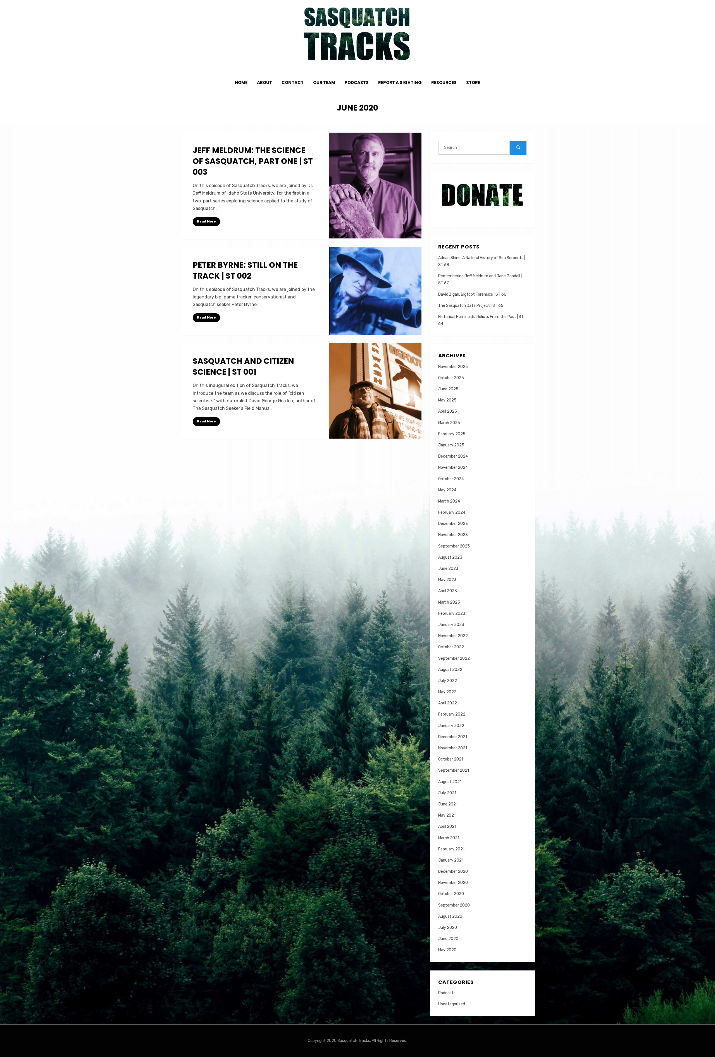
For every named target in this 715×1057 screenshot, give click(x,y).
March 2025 (449, 422)
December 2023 (453, 523)
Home (241, 82)
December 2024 (453, 456)
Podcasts (357, 82)
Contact (293, 82)
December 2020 (453, 871)
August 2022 (450, 669)
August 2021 (449, 781)
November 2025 (453, 366)
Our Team (324, 82)
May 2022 (447, 692)
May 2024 (447, 490)
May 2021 (447, 815)
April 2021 (447, 826)
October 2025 (451, 378)
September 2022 (454, 658)
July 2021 (447, 793)
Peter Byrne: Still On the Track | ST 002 (245, 270)
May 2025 (447, 400)
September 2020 (454, 905)
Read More (206, 221)
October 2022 (451, 647)
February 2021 (451, 849)
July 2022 (447, 680)
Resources (444, 82)
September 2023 (454, 546)
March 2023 (449, 602)
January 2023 (451, 624)
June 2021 (447, 804)
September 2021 (453, 770)
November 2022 (453, 635)
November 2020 (453, 882)
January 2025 (451, 445)
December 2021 (452, 737)
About (264, 82)
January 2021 (450, 860)
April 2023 (447, 591)
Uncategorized (451, 1004)
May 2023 (447, 579)
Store (473, 82)
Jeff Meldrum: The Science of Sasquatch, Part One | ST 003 (253, 161)
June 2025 (448, 389)
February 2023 (451, 613)
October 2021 (450, 759)
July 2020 (447, 927)
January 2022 (451, 725)
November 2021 (452, 748)
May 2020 (447, 950)
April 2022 (447, 703)
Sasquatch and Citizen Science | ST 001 (243, 366)
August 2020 (450, 916)
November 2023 (453, 534)
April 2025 (447, 411)
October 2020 (451, 893)
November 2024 (453, 467)
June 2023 (448, 568)
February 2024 (451, 512)
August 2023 (450, 557)
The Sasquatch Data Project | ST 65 (470, 305)
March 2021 (448, 838)
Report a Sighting (400, 82)
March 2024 (449, 501)
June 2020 (448, 938)
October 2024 (451, 479)
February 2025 (451, 434)
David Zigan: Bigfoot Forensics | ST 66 (472, 294)
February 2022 (451, 714)
